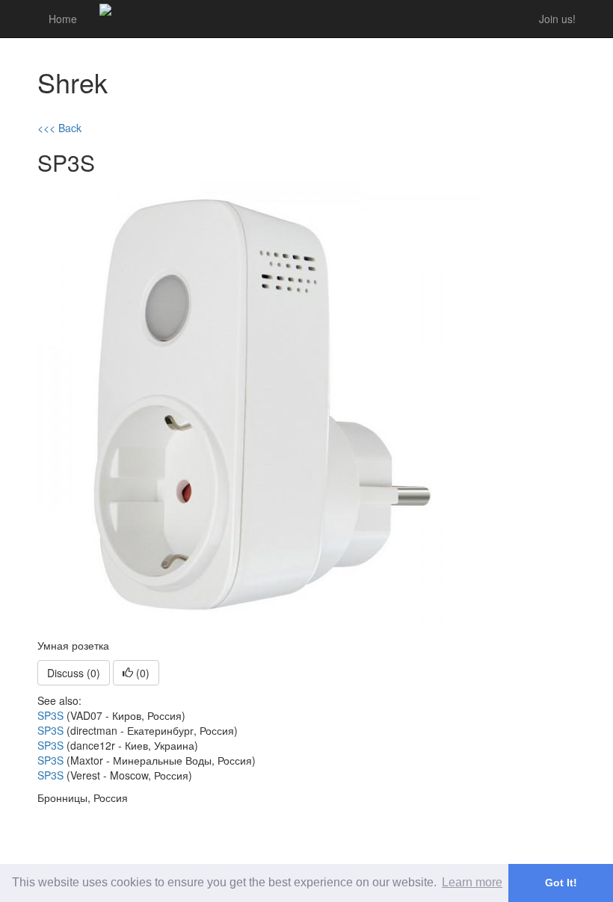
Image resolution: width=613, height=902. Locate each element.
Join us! (557, 18)
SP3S (50, 715)
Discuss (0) (73, 672)
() (141, 672)
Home (63, 18)
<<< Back (59, 127)
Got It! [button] (561, 883)
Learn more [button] (472, 882)
